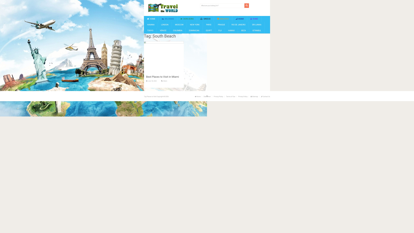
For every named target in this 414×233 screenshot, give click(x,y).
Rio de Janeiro (238, 25)
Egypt (209, 30)
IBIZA (243, 30)
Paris (208, 25)
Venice (163, 30)
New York (195, 25)
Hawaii (231, 30)
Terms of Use (230, 96)
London (165, 25)
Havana (150, 25)
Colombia (177, 30)
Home (152, 19)
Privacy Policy (218, 96)
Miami (241, 19)
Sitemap (255, 96)
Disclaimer (207, 96)
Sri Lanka (256, 25)
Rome (255, 19)
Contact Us (266, 96)
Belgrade (169, 19)
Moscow (179, 25)
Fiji (220, 30)
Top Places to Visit (150, 96)
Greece (207, 19)
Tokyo (150, 30)
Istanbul (256, 30)
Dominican (194, 30)
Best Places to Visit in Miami (162, 76)
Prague (221, 25)
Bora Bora (188, 19)
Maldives (224, 19)
